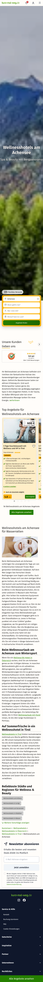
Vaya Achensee (9, 452)
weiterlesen (14, 400)
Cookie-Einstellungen (11, 929)
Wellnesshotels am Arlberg (12, 798)
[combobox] (21, 298)
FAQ (4, 924)
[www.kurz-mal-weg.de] (10, 3)
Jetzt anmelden (21, 867)
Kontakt (6, 915)
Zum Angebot (30, 497)
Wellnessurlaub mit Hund (29, 715)
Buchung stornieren (10, 919)
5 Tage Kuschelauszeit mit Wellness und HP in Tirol (14, 447)
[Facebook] (24, 901)
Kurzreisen (6, 828)
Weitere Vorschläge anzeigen (16, 823)
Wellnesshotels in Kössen (11, 818)
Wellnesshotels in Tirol (12, 734)
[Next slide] (39, 344)
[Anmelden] (33, 3)
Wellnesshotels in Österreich (14, 831)
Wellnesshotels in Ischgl (11, 803)
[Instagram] (19, 901)
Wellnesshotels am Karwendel (13, 808)
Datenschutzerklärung (14, 884)
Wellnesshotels (20, 828)
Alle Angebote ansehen (21, 512)
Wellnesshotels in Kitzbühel (12, 813)
